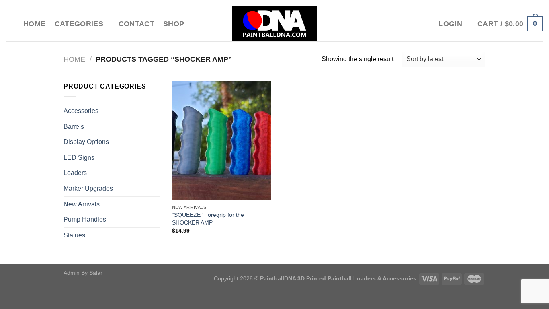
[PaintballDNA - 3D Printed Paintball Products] (274, 23)
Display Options (86, 141)
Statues (74, 235)
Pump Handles (85, 219)
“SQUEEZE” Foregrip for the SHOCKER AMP (208, 219)
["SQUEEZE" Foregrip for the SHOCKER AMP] (221, 140)
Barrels (74, 126)
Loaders (75, 172)
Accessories (81, 110)
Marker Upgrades (88, 188)
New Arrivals (82, 204)
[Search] (10, 23)
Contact (136, 24)
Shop (173, 24)
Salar (95, 273)
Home (34, 24)
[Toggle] (157, 111)
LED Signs (79, 157)
